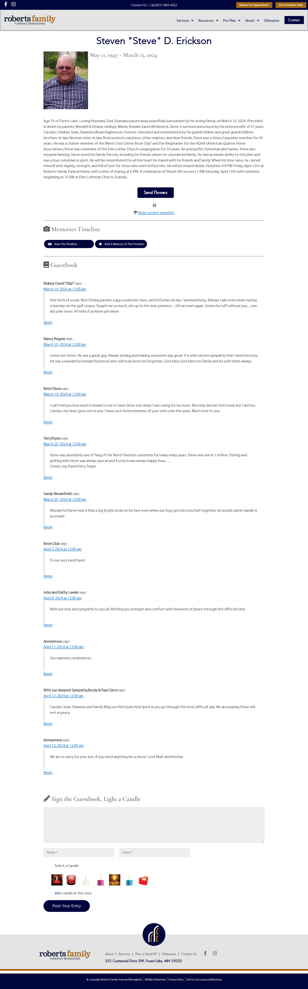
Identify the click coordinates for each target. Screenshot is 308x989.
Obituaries (271, 20)
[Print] (154, 205)
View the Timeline (65, 244)
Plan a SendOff (145, 954)
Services (183, 20)
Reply (47, 322)
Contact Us (188, 954)
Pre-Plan (229, 20)
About (250, 20)
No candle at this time (74, 893)
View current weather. (156, 212)
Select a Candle (67, 865)
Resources (206, 20)
